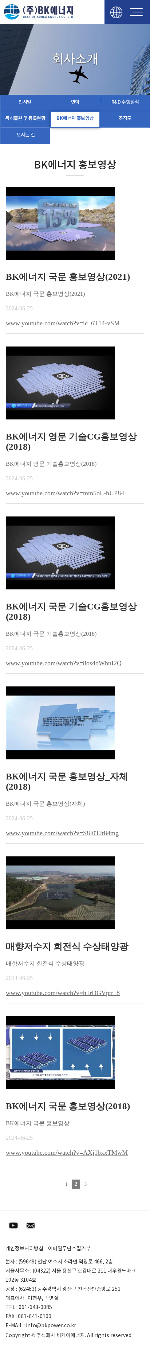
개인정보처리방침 (24, 1248)
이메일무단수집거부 (69, 1248)
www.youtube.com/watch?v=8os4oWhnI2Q (64, 663)
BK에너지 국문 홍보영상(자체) (45, 804)
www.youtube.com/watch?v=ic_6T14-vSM (63, 323)
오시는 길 (26, 135)
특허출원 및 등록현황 (25, 118)
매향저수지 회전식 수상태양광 (45, 963)
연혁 (75, 102)
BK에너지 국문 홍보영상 (38, 1123)
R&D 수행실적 (125, 102)
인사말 (25, 102)
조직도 (125, 118)
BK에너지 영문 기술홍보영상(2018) (51, 464)
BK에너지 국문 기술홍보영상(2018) (51, 634)
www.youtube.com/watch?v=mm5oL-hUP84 (65, 493)
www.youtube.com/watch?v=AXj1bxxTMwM (67, 1152)
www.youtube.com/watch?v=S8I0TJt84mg (62, 833)
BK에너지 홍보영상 (75, 118)
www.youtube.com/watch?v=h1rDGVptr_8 (63, 992)
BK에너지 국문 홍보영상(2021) (45, 294)
